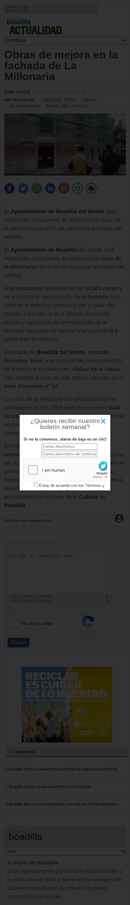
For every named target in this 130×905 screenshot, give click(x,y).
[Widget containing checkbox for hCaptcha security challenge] (69, 469)
